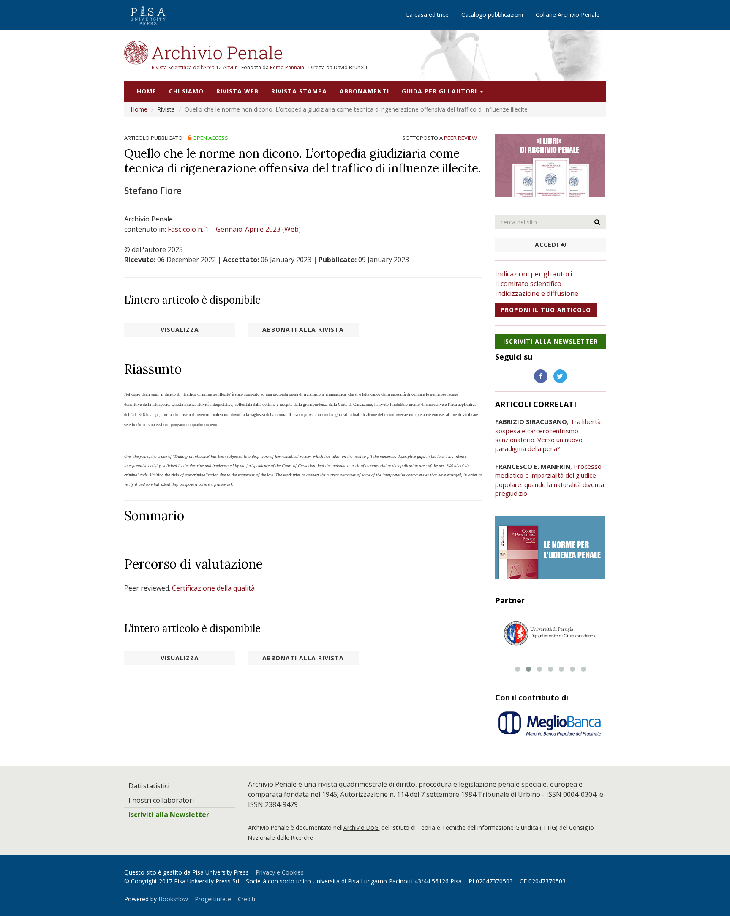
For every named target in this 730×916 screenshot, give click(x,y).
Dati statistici (148, 785)
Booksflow (173, 899)
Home (146, 91)
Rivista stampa (299, 91)
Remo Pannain (287, 67)
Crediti (246, 899)
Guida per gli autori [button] (440, 91)
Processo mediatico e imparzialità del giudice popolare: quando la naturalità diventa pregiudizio (549, 480)
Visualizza (180, 329)
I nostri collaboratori (161, 800)
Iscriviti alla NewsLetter (550, 341)
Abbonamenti (364, 91)
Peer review (460, 138)
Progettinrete (213, 899)
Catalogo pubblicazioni (492, 15)
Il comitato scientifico (528, 283)
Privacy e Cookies (280, 872)
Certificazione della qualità (213, 588)
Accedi (548, 245)
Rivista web (237, 91)
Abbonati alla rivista (303, 329)
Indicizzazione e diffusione (536, 293)
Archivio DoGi (361, 827)
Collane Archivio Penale (567, 15)
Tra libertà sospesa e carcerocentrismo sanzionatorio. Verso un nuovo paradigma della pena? (548, 435)
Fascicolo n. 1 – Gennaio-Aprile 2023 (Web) (234, 229)
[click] (597, 222)
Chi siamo (186, 91)
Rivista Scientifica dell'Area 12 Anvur (195, 67)
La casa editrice (427, 15)
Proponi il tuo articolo (546, 310)
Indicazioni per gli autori (533, 274)
